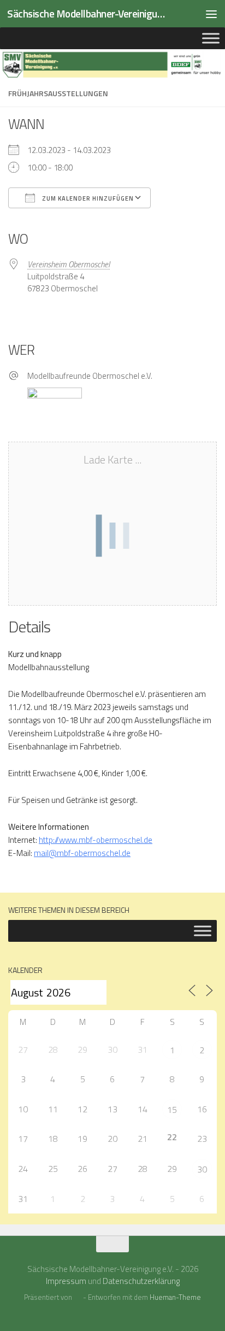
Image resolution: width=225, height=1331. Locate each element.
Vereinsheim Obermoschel (68, 264)
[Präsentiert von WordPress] (77, 1297)
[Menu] (211, 13)
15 (172, 1109)
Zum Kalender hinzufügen (87, 198)
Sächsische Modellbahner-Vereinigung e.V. (88, 13)
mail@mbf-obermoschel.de (82, 853)
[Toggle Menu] (211, 38)
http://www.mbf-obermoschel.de (95, 840)
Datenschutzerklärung (141, 1281)
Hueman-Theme (175, 1297)
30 (202, 1169)
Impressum (66, 1281)
